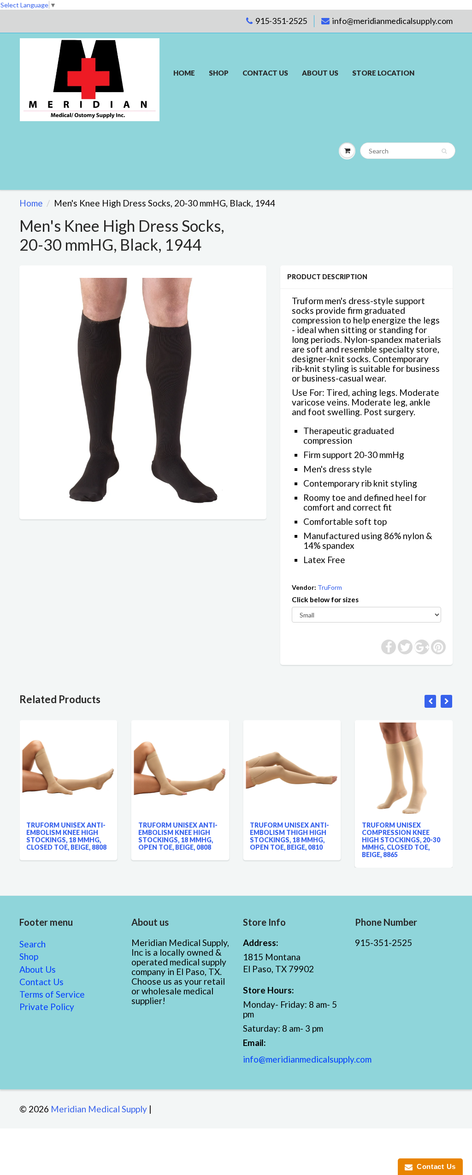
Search (32, 944)
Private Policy (46, 1006)
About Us (320, 73)
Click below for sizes (325, 599)
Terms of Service (52, 994)
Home (184, 73)
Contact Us (41, 981)
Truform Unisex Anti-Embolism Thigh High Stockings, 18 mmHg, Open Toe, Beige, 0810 (261, 836)
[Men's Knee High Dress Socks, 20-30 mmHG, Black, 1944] (143, 391)
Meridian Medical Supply (99, 1109)
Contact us (265, 73)
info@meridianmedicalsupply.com (392, 21)
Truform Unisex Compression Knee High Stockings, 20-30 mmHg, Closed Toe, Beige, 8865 (372, 839)
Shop (219, 73)
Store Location (383, 73)
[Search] (444, 151)
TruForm (330, 587)
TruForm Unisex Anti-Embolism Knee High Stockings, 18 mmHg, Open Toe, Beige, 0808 (149, 836)
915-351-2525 (281, 21)
